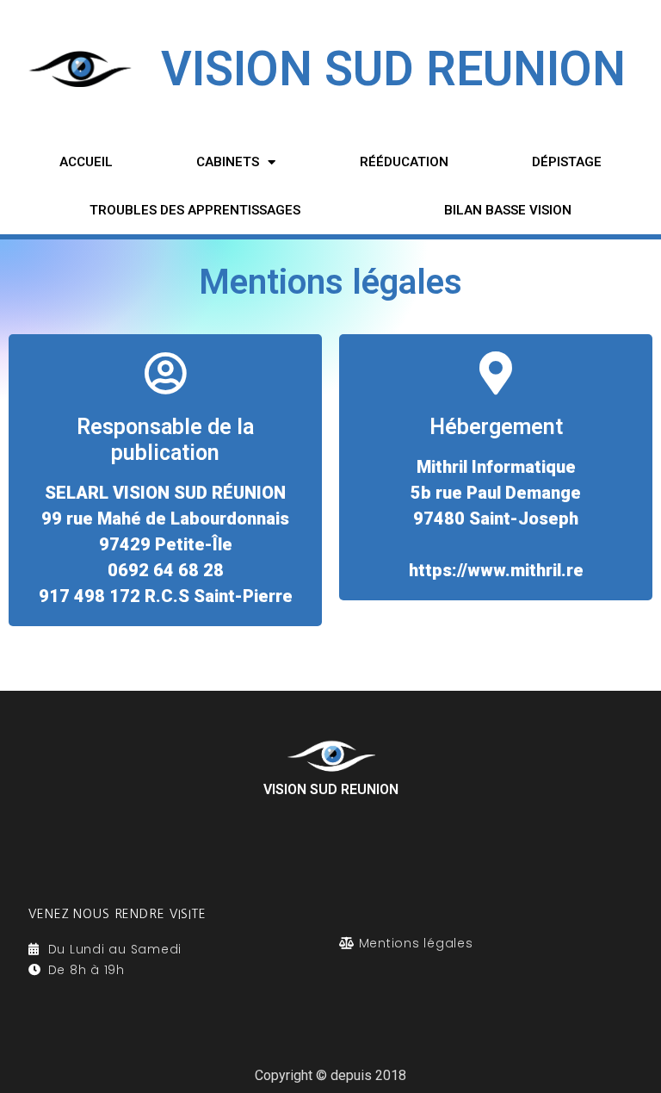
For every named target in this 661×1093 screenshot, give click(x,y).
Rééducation (404, 162)
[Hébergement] (495, 372)
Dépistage (567, 162)
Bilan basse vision (507, 210)
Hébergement (496, 426)
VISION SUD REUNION (393, 68)
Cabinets (227, 162)
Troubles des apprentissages (195, 210)
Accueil (86, 162)
